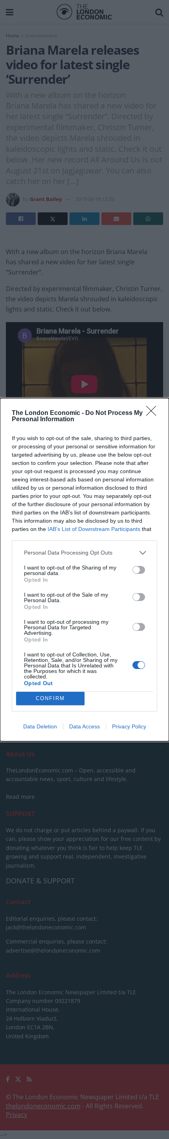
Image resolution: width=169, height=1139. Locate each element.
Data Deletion (40, 726)
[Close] (153, 413)
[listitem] (84, 553)
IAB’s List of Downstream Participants (94, 529)
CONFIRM (50, 698)
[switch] (138, 570)
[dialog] (84, 569)
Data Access (84, 726)
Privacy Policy (129, 726)
